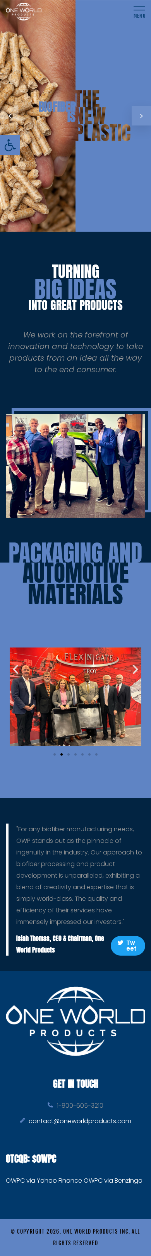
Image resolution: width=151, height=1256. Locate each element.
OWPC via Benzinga (113, 1180)
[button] (10, 145)
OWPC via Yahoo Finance (44, 1180)
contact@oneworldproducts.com (80, 1121)
